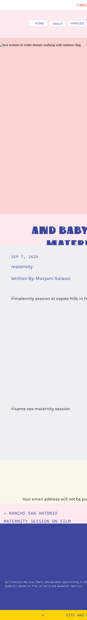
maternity (22, 266)
